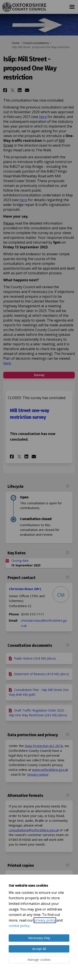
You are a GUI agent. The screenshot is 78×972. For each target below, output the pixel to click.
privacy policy (45, 920)
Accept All (39, 949)
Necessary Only (39, 938)
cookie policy (19, 925)
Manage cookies (39, 959)
